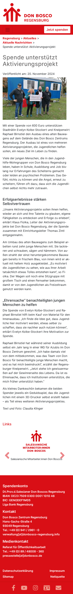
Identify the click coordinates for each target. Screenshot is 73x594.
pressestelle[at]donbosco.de (22, 555)
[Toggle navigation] (8, 29)
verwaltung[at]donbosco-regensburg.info (31, 534)
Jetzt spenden (57, 29)
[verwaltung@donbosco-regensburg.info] (58, 587)
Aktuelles (29, 38)
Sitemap (8, 576)
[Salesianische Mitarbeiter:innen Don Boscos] (36, 441)
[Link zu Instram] (35, 587)
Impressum (57, 570)
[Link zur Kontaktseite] (47, 587)
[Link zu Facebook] (13, 587)
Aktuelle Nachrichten (17, 42)
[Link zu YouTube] (24, 587)
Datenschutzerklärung (18, 570)
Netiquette (57, 576)
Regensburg (11, 38)
